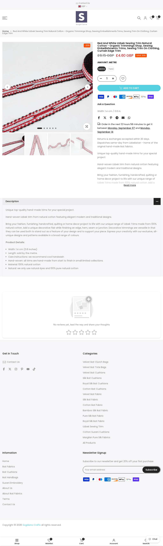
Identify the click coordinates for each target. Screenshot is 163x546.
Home (5, 31)
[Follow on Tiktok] (34, 369)
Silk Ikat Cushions (92, 378)
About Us (7, 488)
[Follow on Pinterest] (22, 369)
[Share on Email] (123, 117)
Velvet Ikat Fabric (92, 394)
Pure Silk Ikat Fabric (93, 415)
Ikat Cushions (9, 472)
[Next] (87, 87)
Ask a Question (106, 104)
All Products (89, 442)
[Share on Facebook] (98, 117)
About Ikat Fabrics (12, 493)
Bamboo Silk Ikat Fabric (95, 410)
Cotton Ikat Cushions (94, 388)
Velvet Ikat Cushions (94, 372)
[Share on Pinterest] (111, 117)
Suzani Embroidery (12, 482)
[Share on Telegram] (117, 117)
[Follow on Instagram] (15, 369)
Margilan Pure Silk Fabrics (96, 437)
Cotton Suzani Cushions (96, 432)
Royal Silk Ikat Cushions (95, 383)
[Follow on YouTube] (28, 369)
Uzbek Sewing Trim (93, 426)
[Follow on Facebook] (3, 369)
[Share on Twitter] (104, 117)
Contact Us (84, 3)
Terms (6, 499)
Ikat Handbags (10, 477)
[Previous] (7, 87)
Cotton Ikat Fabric (93, 405)
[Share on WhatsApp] (129, 117)
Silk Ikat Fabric (90, 399)
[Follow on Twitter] (9, 369)
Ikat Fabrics (8, 466)
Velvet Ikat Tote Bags (94, 367)
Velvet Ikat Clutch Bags (95, 362)
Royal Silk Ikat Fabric (94, 421)
